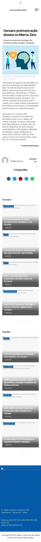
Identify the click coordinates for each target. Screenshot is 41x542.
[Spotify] (25, 18)
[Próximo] (22, 321)
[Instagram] (20, 18)
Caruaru (7, 395)
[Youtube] (16, 18)
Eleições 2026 (9, 423)
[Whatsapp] (29, 18)
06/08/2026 (8, 444)
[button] (9, 179)
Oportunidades (10, 291)
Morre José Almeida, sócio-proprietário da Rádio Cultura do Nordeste (18, 279)
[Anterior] (18, 321)
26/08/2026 (8, 227)
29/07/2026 (8, 388)
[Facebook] (12, 18)
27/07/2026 (8, 416)
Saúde (6, 338)
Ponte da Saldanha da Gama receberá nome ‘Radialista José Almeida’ (18, 222)
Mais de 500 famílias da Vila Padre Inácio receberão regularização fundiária (19, 307)
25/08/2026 (8, 312)
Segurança (8, 367)
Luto (6, 234)
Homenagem (8, 206)
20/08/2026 (8, 359)
